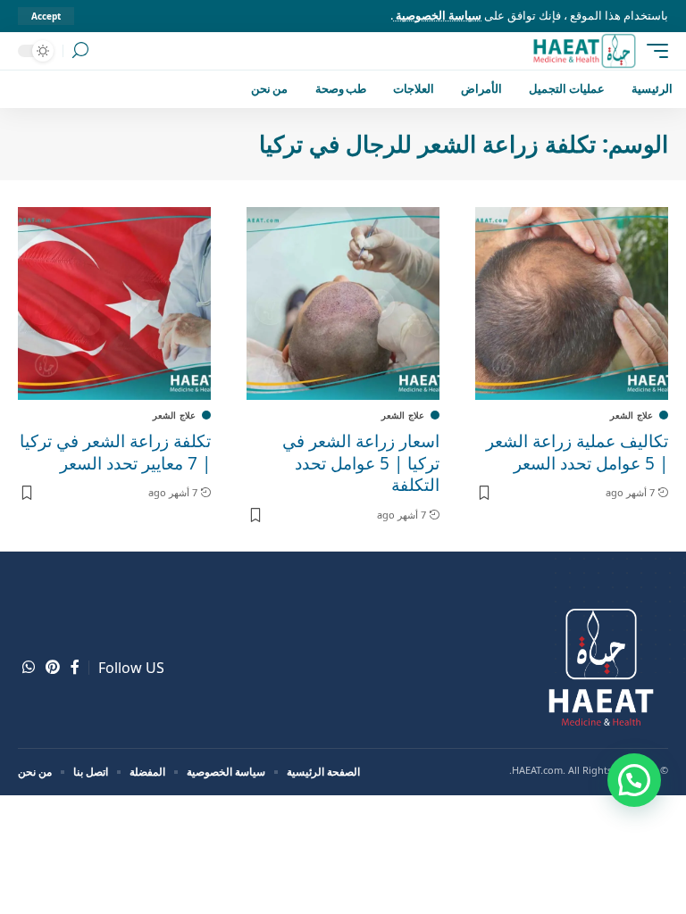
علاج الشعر (631, 415)
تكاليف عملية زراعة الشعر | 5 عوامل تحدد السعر (577, 452)
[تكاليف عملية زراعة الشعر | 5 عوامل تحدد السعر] (571, 303)
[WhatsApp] (28, 667)
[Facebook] (75, 667)
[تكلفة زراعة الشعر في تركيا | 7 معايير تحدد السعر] (114, 303)
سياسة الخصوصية (437, 15)
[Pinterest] (52, 667)
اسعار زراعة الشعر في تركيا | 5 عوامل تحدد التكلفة (360, 462)
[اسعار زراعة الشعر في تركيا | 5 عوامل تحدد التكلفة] (343, 303)
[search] (80, 50)
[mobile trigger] (653, 51)
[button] (634, 780)
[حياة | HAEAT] (584, 51)
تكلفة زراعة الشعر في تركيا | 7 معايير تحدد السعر (115, 452)
